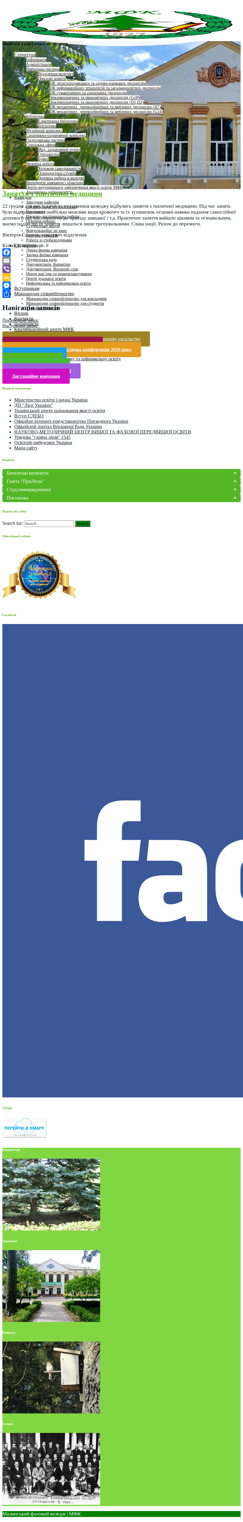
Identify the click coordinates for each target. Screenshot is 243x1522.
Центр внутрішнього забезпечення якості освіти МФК (74, 187)
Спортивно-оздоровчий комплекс (56, 135)
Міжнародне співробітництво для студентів (65, 303)
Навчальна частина (43, 69)
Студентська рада (41, 259)
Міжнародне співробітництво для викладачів (66, 298)
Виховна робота (40, 164)
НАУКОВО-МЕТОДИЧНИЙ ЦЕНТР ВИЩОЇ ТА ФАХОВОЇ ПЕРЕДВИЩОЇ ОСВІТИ (102, 431)
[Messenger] (121, 285)
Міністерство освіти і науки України (51, 399)
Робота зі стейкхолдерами (49, 240)
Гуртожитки (49, 154)
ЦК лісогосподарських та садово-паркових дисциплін (98, 83)
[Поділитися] (121, 294)
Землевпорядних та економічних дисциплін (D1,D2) (97, 102)
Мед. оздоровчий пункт (59, 149)
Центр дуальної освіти (46, 278)
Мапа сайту (26, 447)
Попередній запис (20, 320)
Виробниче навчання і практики (55, 182)
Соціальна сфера (40, 145)
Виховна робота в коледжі (61, 178)
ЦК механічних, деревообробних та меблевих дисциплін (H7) (105, 107)
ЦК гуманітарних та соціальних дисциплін (88, 93)
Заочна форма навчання (47, 255)
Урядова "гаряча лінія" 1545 (42, 437)
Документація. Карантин (48, 264)
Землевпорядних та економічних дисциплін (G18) (95, 97)
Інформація (36, 59)
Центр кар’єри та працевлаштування (59, 274)
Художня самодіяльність (59, 168)
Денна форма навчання (46, 250)
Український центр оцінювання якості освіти (59, 410)
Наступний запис (20, 325)
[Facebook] (121, 252)
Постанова (17, 497)
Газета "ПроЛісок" (25, 481)
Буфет (43, 159)
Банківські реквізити (28, 472)
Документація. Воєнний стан (52, 269)
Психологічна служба (57, 173)
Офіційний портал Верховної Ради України (58, 426)
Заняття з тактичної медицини (52, 193)
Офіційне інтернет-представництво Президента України (71, 421)
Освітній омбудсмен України (43, 442)
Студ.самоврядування (29, 489)
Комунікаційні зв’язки (46, 230)
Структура (25, 54)
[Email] (121, 261)
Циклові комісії (52, 78)
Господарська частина (45, 140)
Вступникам (26, 288)
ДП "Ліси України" (33, 405)
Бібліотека (35, 116)
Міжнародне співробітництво (44, 293)
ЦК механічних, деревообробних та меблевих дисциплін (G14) (106, 111)
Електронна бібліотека (58, 121)
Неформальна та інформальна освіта (58, 283)
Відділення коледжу (55, 74)
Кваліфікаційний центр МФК (44, 329)
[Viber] (121, 269)
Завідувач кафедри (42, 202)
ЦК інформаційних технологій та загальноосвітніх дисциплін (105, 88)
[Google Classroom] (121, 277)
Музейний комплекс (44, 130)
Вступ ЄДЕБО (29, 415)
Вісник (21, 313)
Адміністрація (38, 64)
